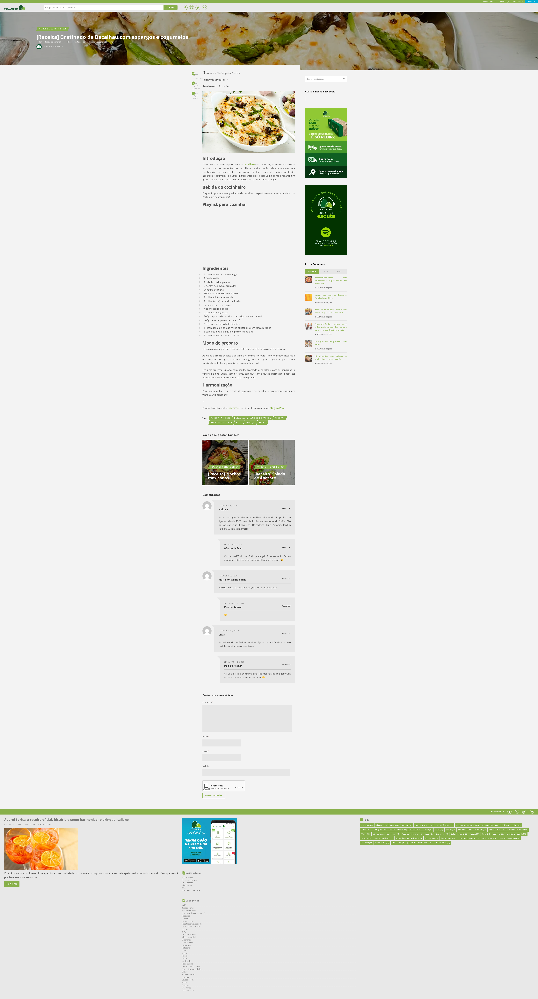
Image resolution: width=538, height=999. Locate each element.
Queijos (185, 953)
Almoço (250, 422)
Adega (407, 825)
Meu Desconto (188, 990)
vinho (462, 838)
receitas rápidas (444, 825)
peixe (239, 422)
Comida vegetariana (509, 838)
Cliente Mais (187, 885)
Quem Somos (187, 878)
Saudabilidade (188, 980)
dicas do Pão (490, 825)
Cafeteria (185, 918)
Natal (429, 834)
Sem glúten (380, 829)
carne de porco (442, 842)
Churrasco (442, 834)
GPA (183, 888)
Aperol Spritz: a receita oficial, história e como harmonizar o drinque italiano (66, 819)
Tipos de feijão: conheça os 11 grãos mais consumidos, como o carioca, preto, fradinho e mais (331, 327)
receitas (233, 408)
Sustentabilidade (188, 974)
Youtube (204, 7)
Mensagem (207, 702)
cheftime (498, 834)
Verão (365, 834)
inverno (474, 838)
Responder (286, 508)
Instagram (191, 7)
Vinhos (184, 982)
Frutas (474, 834)
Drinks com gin (400, 842)
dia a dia (366, 842)
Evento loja (186, 945)
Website (206, 766)
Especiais (185, 985)
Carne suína (382, 842)
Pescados (186, 916)
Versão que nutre (189, 910)
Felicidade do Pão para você (193, 913)
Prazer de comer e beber (53, 29)
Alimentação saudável (467, 825)
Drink (505, 825)
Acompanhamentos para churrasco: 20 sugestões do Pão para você (331, 280)
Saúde (365, 829)
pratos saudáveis (383, 838)
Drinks (184, 958)
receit (262, 422)
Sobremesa (464, 829)
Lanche (427, 829)
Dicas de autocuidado (191, 926)
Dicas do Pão (187, 921)
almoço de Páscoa (260, 418)
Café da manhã (459, 834)
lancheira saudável (421, 842)
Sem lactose (489, 838)
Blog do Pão (277, 408)
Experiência (186, 940)
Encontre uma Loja (189, 880)
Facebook (185, 7)
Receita (185, 929)
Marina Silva (15, 824)
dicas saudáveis (398, 829)
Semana (312, 271)
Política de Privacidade (191, 890)
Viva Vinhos (186, 988)
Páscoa (215, 418)
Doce (439, 829)
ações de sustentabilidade (409, 838)
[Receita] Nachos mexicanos (224, 476)
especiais (480, 829)
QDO (184, 932)
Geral (340, 271)
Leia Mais (11, 884)
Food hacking (187, 964)
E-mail (205, 751)
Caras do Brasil (188, 908)
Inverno (185, 950)
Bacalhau (239, 418)
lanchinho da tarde (516, 834)
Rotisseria (186, 948)
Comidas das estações (191, 966)
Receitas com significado (192, 924)
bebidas (494, 829)
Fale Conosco (187, 883)
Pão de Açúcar (15, 7)
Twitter (197, 7)
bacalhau (249, 164)
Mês (326, 271)
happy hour (447, 838)
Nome (205, 736)
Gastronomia (187, 942)
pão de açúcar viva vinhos (386, 834)
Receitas (280, 418)
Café (184, 905)
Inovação (185, 977)
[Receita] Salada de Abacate (269, 476)
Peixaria (185, 956)
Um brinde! (186, 961)
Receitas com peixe (221, 422)
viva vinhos (431, 838)
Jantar (394, 825)
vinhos (516, 825)
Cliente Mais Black (189, 934)
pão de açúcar (423, 825)
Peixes (226, 418)
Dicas (184, 972)
